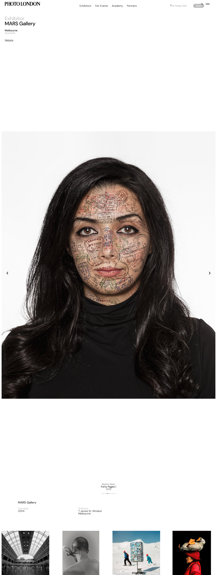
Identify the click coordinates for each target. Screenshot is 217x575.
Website (9, 40)
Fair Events (101, 5)
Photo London (22, 4)
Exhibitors (85, 5)
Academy (117, 5)
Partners (132, 5)
